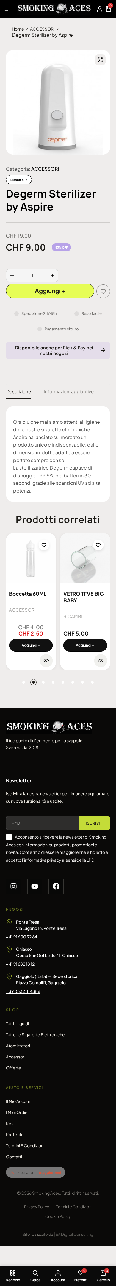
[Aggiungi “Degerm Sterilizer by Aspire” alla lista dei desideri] (103, 291)
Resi (10, 1123)
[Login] (99, 9)
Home (18, 29)
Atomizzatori (18, 1045)
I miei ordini (17, 1112)
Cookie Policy (58, 1216)
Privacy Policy (36, 1206)
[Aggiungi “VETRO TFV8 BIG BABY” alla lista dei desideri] (98, 545)
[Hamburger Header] (7, 8)
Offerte (13, 1067)
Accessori (15, 1056)
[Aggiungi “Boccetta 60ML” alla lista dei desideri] (44, 545)
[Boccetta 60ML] (31, 558)
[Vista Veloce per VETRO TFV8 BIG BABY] (100, 660)
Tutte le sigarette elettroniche (35, 1034)
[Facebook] (56, 886)
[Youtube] (35, 886)
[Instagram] (13, 886)
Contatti (14, 1156)
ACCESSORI (42, 29)
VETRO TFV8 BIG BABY (83, 597)
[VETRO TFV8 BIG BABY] (85, 558)
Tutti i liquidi (17, 1023)
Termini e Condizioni (25, 1145)
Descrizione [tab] (18, 391)
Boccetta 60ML (27, 593)
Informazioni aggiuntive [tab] (69, 391)
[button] (31, 645)
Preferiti (14, 1134)
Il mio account (19, 1101)
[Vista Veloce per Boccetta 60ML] (46, 660)
